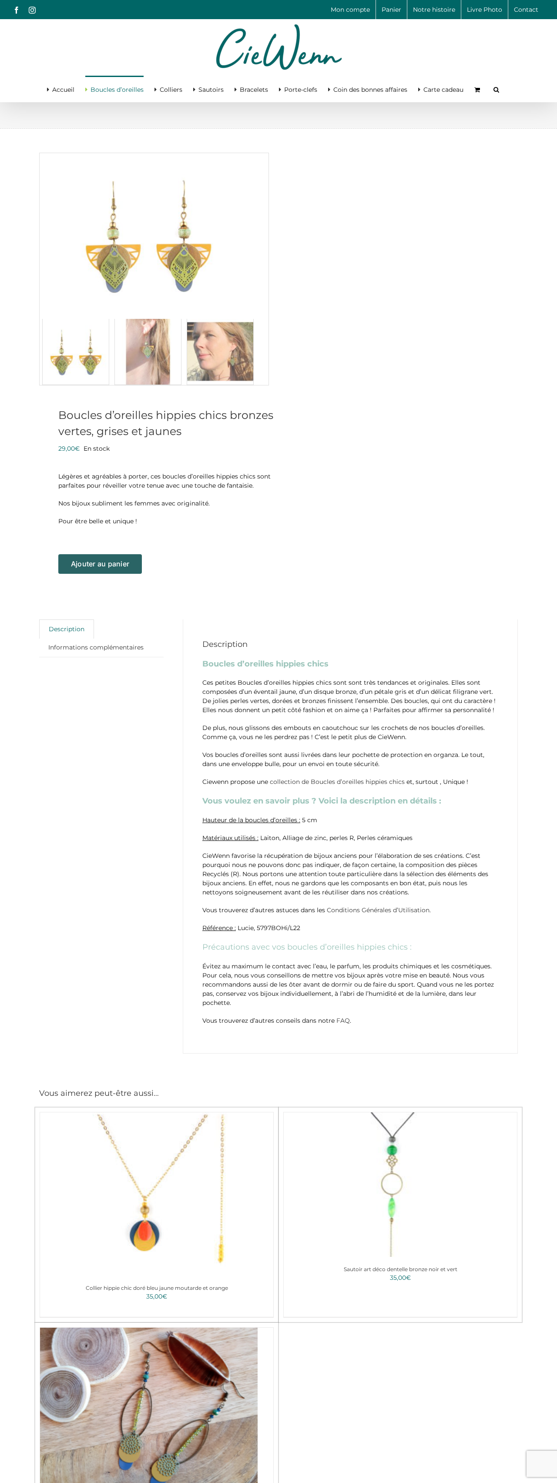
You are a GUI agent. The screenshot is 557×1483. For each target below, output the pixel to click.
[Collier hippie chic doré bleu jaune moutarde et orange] (149, 1193)
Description (66, 629)
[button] (496, 89)
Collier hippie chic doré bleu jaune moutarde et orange (157, 1288)
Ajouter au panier (100, 563)
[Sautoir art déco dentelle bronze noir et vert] (392, 1184)
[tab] (66, 629)
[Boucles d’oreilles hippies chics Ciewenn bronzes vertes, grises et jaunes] (148, 234)
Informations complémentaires (96, 647)
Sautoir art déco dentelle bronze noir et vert (400, 1269)
